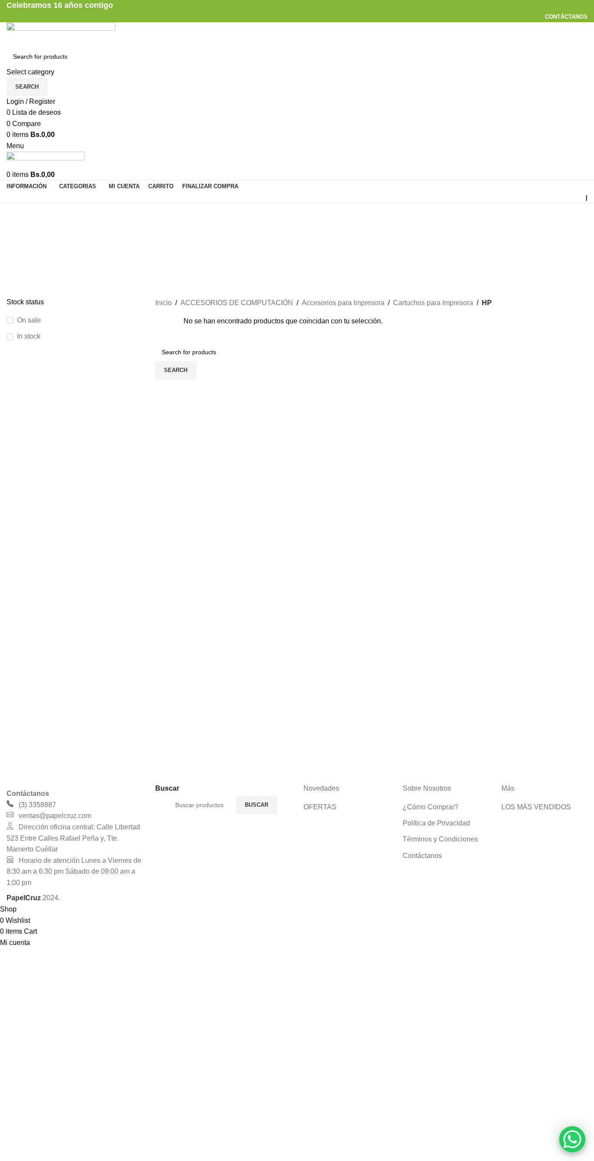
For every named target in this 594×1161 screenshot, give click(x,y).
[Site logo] (61, 33)
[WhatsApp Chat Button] (572, 1139)
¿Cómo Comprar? (430, 807)
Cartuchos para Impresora (433, 302)
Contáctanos (422, 855)
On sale (29, 320)
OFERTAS (320, 807)
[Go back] (17, 214)
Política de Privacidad (436, 823)
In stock (28, 336)
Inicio (163, 302)
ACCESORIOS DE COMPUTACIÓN (236, 302)
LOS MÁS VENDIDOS (536, 807)
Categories (25, 256)
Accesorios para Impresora (343, 302)
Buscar (256, 805)
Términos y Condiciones (440, 839)
